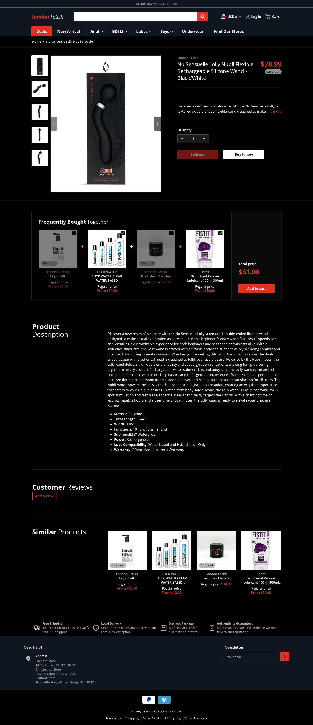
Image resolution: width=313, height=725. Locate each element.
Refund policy (113, 718)
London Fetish (149, 711)
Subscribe (284, 656)
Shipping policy (173, 718)
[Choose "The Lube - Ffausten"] (171, 233)
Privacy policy (132, 718)
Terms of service (152, 718)
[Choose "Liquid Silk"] (74, 233)
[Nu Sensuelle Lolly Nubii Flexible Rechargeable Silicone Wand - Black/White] (39, 65)
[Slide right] (157, 123)
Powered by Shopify (169, 711)
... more (276, 111)
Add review (44, 496)
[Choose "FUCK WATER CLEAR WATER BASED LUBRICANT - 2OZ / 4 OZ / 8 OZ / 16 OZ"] (123, 233)
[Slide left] (54, 123)
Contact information (196, 718)
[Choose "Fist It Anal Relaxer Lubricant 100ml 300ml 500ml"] (220, 233)
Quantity (184, 130)
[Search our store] (202, 16)
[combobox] (139, 16)
